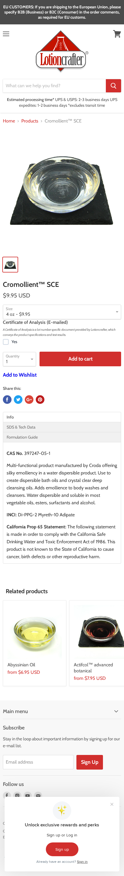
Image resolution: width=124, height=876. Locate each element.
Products (29, 121)
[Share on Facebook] (7, 399)
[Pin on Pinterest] (40, 399)
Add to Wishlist (20, 375)
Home (9, 121)
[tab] (62, 417)
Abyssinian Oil (21, 664)
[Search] (113, 85)
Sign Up (89, 762)
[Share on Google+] (29, 399)
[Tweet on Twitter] (18, 399)
